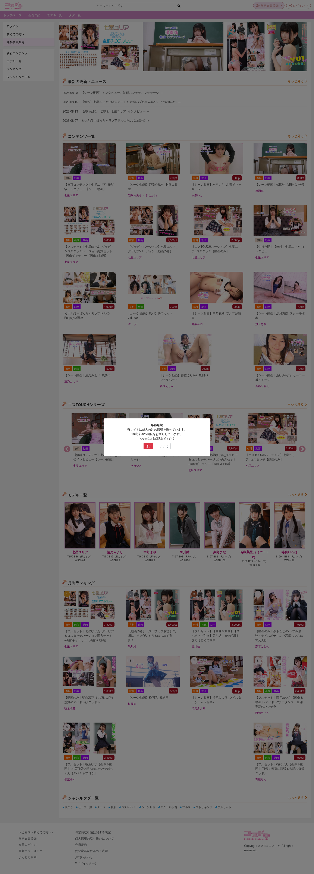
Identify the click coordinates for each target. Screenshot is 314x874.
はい (148, 446)
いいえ (164, 446)
